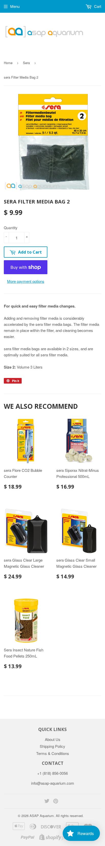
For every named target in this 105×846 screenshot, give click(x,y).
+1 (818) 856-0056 (52, 773)
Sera (26, 62)
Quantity (10, 227)
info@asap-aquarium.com (52, 783)
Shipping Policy (52, 746)
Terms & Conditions (52, 753)
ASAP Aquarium (42, 815)
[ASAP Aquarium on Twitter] (46, 801)
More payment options (25, 281)
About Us (52, 739)
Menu (15, 6)
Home (8, 62)
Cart (97, 6)
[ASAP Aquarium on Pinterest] (55, 801)
